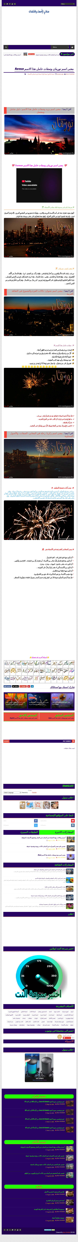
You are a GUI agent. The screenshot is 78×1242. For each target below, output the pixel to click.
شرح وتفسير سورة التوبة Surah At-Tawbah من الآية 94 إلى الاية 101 (44, 1105)
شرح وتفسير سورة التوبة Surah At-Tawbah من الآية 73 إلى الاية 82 (44, 1123)
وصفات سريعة (13, 1025)
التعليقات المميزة (29, 832)
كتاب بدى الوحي (19, 1021)
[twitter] (5, 4)
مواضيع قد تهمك (31, 1025)
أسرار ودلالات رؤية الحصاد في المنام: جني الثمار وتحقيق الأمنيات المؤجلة (43, 837)
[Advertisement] (39, 30)
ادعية (50, 1011)
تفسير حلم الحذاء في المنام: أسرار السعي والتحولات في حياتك (50, 869)
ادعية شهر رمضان (42, 1011)
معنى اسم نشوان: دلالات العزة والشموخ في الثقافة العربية (42, 292)
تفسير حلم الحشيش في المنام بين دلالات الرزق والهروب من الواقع (44, 1168)
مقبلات (38, 1025)
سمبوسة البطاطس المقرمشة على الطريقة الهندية (49, 1204)
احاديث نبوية (57, 1011)
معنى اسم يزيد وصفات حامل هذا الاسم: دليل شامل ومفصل (35, 110)
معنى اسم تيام (46, 1025)
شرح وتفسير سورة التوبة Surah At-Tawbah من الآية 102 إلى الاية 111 (44, 1097)
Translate (34, 792)
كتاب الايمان (36, 1021)
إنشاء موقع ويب (69, 1018)
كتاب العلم (28, 1021)
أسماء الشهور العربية (14, 1011)
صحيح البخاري (69, 1021)
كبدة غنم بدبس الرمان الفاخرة (55, 1195)
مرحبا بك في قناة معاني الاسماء (42, 1041)
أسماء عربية (43, 1015)
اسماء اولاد (44, 74)
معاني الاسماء (55, 1025)
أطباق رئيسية (26, 1015)
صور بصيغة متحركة (59, 1021)
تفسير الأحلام (52, 1018)
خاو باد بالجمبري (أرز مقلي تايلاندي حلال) (55, 887)
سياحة (24, 1018)
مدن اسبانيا (10, 1021)
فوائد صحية (49, 1021)
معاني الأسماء (31, 74)
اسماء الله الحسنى (68, 1015)
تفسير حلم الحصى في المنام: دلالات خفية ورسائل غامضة (47, 1159)
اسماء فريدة (38, 74)
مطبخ (71, 1025)
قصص (43, 1021)
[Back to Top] (5, 1225)
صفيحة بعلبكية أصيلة (58, 1213)
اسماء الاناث (49, 54)
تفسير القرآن (43, 1018)
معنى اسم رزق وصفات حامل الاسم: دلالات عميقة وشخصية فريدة (39, 703)
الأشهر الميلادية (9, 1015)
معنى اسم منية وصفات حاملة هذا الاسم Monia (61, 703)
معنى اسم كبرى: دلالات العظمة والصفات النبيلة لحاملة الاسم (50, 878)
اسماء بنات (51, 1015)
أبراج (72, 1011)
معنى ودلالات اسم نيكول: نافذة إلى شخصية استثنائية (52, 904)
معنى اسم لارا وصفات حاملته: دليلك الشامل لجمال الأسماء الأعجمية (15, 703)
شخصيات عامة (16, 1018)
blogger (6, 741)
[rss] (15, 4)
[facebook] (10, 4)
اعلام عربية (18, 1015)
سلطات (30, 1018)
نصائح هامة (21, 1025)
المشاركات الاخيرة (64, 832)
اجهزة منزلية (65, 1011)
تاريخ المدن (60, 1018)
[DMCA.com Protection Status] (50, 1227)
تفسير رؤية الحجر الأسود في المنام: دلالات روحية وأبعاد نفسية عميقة (48, 896)
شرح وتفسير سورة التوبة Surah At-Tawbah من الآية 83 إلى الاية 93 (44, 1114)
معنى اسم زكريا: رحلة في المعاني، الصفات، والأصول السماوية (41, 435)
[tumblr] (7, 1225)
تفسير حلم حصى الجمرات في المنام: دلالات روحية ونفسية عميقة (21, 55)
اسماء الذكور (51, 74)
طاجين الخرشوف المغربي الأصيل (54, 1187)
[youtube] (12, 4)
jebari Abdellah (66, 1227)
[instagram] (7, 4)
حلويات (36, 1018)
